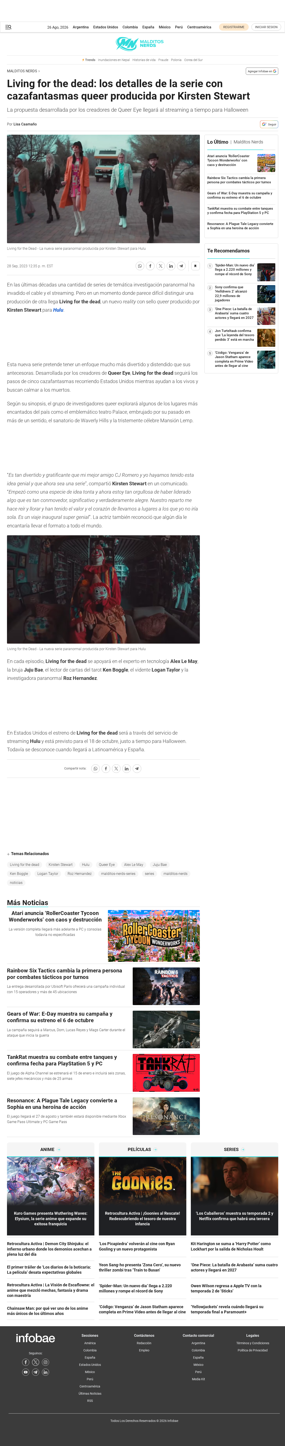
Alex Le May (133, 865)
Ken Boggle (19, 874)
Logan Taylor (47, 874)
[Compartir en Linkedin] (171, 266)
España (148, 27)
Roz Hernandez (80, 874)
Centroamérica (199, 27)
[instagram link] (45, 1362)
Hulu (85, 865)
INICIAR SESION (266, 27)
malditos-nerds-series (118, 874)
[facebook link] (25, 1362)
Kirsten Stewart (61, 865)
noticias (16, 883)
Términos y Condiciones (252, 1343)
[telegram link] (35, 1372)
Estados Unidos (105, 27)
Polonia (176, 60)
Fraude (163, 60)
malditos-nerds (175, 874)
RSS (90, 1401)
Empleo (144, 1350)
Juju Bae (160, 865)
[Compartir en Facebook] (150, 266)
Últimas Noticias (90, 1393)
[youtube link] (25, 1372)
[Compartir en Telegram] (181, 266)
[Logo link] (142, 43)
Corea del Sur (193, 60)
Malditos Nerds (22, 71)
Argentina (81, 27)
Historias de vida (144, 60)
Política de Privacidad (253, 1350)
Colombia (130, 27)
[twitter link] (35, 1362)
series (149, 874)
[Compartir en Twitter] (160, 266)
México (165, 27)
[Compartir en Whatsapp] (140, 266)
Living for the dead (24, 865)
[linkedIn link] (45, 1372)
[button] (8, 27)
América (90, 1343)
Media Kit (198, 1379)
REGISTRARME (233, 27)
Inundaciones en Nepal (114, 60)
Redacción (144, 1343)
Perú (179, 27)
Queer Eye (107, 865)
